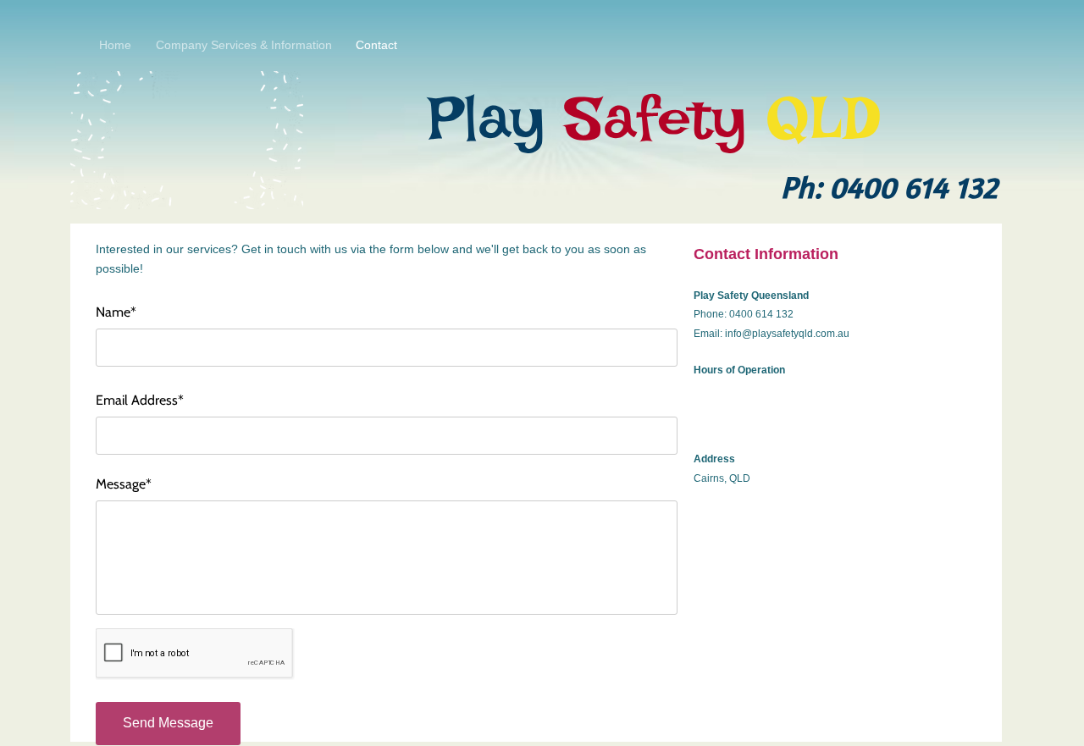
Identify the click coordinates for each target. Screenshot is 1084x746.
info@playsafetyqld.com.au (787, 334)
